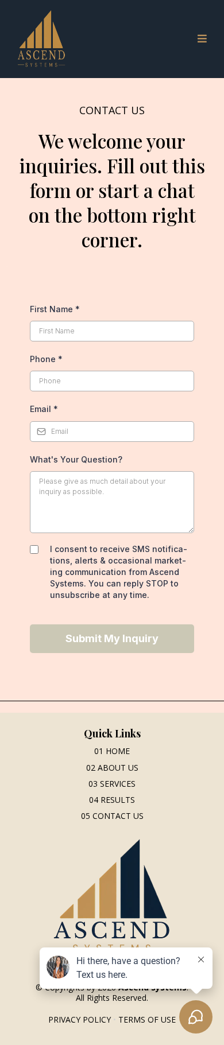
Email (44, 409)
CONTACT (111, 815)
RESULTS (118, 799)
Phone (46, 359)
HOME (118, 750)
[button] (200, 39)
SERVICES (118, 783)
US (137, 815)
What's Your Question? (76, 459)
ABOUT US (118, 767)
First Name (55, 309)
